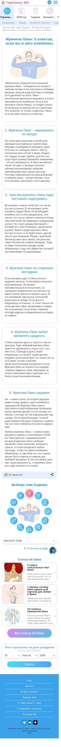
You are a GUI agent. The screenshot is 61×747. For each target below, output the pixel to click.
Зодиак (22, 23)
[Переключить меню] (55, 2)
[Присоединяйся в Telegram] (49, 2)
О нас (29, 680)
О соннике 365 (29, 714)
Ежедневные (8, 23)
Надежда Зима (29, 697)
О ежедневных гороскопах (29, 709)
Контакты (29, 686)
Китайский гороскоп (40, 23)
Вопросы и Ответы (29, 692)
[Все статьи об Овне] (29, 630)
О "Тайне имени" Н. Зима (29, 703)
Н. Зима (43, 548)
